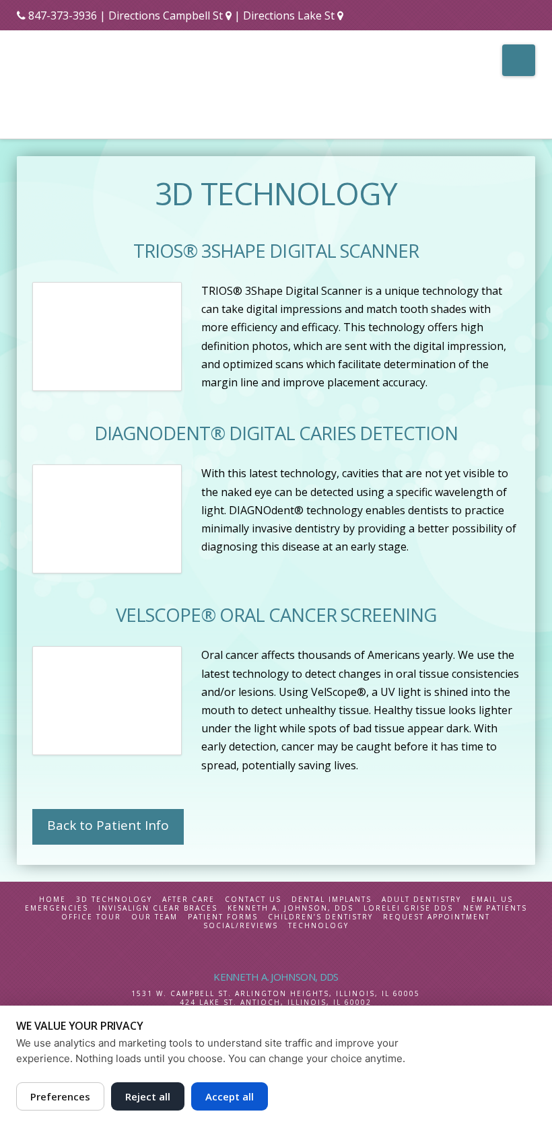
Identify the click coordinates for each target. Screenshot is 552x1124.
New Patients (495, 908)
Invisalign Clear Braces (157, 908)
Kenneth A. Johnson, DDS (290, 908)
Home (52, 899)
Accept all (229, 1096)
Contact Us (253, 899)
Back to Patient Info (108, 825)
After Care (188, 899)
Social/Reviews (240, 925)
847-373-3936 (62, 15)
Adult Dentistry (421, 899)
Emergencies (56, 908)
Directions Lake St (290, 15)
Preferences (60, 1096)
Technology (318, 925)
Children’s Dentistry (320, 917)
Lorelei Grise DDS (408, 908)
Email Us (492, 899)
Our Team (154, 917)
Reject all (147, 1096)
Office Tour (91, 917)
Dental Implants (331, 899)
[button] (518, 60)
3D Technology (114, 899)
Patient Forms (223, 917)
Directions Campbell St (165, 15)
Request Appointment (436, 917)
